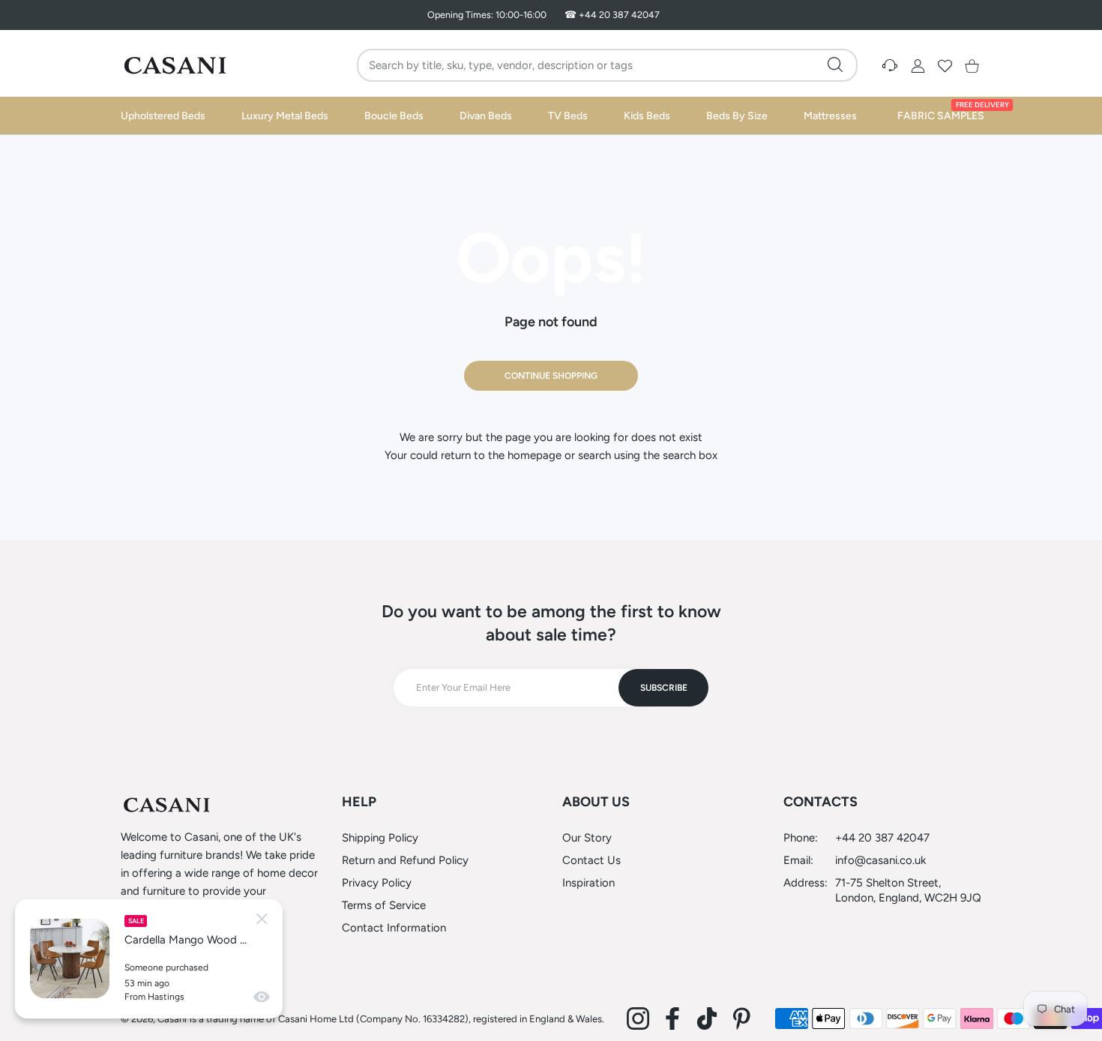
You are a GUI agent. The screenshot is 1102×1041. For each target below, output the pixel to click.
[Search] (835, 65)
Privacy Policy (377, 883)
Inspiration (588, 883)
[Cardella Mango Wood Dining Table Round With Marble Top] (69, 958)
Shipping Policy (380, 837)
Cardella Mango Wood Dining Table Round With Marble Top (188, 939)
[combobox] (609, 65)
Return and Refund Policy (405, 860)
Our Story (587, 837)
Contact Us (591, 860)
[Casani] (176, 65)
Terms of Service (384, 905)
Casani (172, 1018)
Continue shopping (551, 375)
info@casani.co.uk (880, 860)
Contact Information (394, 927)
